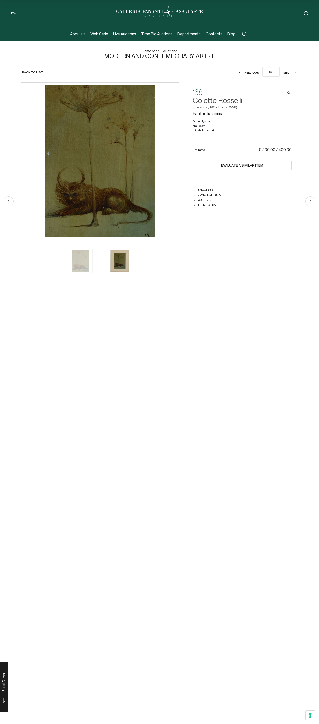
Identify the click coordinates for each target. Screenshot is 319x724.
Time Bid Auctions (156, 34)
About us (77, 34)
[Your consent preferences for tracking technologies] (310, 715)
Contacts (214, 34)
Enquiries (205, 189)
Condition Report (211, 194)
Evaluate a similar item (242, 165)
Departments (189, 34)
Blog (231, 34)
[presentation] (30, 160)
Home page (151, 51)
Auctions (170, 51)
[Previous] (9, 201)
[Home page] (159, 10)
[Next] (310, 201)
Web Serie (99, 34)
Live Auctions (124, 34)
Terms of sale (209, 205)
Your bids (205, 200)
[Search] (244, 34)
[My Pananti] (306, 13)
